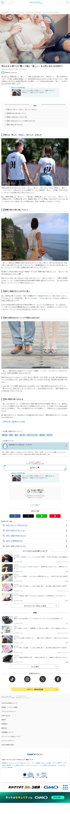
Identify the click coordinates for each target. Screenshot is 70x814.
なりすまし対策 (61, 765)
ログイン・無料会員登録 (35, 689)
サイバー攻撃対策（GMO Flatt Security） (48, 765)
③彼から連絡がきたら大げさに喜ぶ (17, 117)
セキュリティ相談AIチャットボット (59, 762)
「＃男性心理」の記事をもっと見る (13, 421)
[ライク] (68, 1)
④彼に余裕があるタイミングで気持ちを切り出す (21, 121)
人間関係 (43, 435)
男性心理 (5, 435)
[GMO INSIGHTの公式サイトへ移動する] (35, 753)
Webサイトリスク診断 (46, 763)
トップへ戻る (34, 505)
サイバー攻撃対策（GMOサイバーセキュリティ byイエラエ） (25, 765)
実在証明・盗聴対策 (6, 765)
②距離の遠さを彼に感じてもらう (16, 113)
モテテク (50, 435)
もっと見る (35, 667)
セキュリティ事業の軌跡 (7, 767)
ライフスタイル (20, 12)
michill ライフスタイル (10, 72)
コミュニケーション (32, 435)
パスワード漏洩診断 (35, 763)
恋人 (17, 435)
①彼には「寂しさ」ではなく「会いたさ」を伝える (22, 109)
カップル (23, 435)
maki (67, 623)
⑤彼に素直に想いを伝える (15, 124)
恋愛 (41, 265)
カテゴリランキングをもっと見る (35, 606)
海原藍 (66, 571)
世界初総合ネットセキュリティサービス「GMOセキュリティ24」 (16, 763)
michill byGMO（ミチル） (7, 12)
